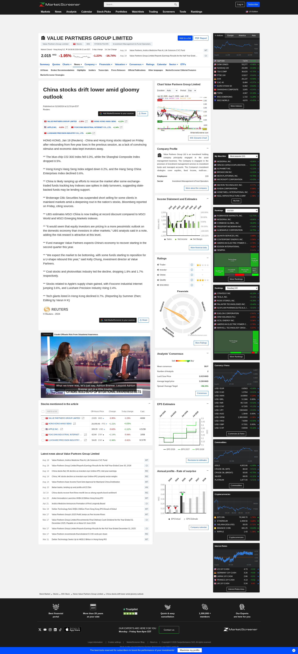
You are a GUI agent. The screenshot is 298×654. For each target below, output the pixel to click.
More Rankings (236, 279)
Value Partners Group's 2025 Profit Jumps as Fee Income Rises (78, 514)
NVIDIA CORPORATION (227, 189)
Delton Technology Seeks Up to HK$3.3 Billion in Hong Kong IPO (79, 539)
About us (153, 642)
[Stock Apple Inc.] (66, 127)
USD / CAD (219, 392)
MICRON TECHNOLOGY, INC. (230, 185)
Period (183, 90)
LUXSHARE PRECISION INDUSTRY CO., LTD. (65, 440)
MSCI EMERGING (224, 97)
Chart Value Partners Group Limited (179, 84)
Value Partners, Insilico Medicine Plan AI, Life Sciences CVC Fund (157, 50)
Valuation (120, 64)
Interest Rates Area (236, 589)
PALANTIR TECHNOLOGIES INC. (231, 304)
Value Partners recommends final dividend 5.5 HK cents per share (79, 534)
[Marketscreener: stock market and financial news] (59, 4)
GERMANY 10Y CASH (226, 573)
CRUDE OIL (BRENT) (224, 473)
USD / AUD (219, 414)
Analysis (71, 11)
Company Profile (167, 149)
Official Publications (137, 70)
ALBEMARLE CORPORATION (230, 230)
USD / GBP (219, 424)
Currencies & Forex (236, 434)
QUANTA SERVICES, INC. (228, 236)
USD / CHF (219, 428)
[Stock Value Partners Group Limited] (86, 121)
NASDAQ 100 (223, 68)
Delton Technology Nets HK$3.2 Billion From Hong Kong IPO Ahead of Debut (84, 509)
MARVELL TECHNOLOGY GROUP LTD (232, 328)
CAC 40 (220, 82)
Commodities (220, 442)
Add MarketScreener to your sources (118, 113)
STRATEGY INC (224, 293)
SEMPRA (221, 250)
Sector (173, 64)
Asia (254, 35)
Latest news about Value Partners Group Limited (70, 453)
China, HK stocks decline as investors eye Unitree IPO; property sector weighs (84, 476)
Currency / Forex (222, 365)
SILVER (218, 476)
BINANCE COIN (224, 528)
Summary (45, 64)
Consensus (135, 64)
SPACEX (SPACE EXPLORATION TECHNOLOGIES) (232, 165)
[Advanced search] (175, 4)
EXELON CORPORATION (228, 313)
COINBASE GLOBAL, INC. (228, 223)
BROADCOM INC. (224, 172)
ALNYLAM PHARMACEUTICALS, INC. (232, 308)
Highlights (81, 70)
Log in (240, 4)
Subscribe (253, 4)
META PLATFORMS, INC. (227, 176)
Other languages (155, 70)
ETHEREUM (222, 521)
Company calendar (199, 527)
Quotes (56, 64)
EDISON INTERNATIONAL (228, 247)
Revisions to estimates (197, 460)
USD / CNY (219, 406)
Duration (161, 90)
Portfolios (121, 11)
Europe (230, 35)
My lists (236, 201)
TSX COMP (222, 72)
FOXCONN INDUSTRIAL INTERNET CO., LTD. (65, 435)
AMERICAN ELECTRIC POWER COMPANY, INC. (232, 243)
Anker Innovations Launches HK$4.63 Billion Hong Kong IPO (77, 498)
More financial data (199, 247)
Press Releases (118, 70)
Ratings (150, 64)
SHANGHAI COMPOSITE (227, 90)
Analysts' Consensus (170, 353)
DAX (219, 79)
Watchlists (138, 11)
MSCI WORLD (223, 100)
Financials (105, 64)
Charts (66, 64)
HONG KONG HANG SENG (60, 424)
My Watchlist (220, 156)
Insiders (92, 70)
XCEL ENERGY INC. (226, 320)
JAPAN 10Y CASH (225, 576)
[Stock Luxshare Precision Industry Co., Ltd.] (93, 133)
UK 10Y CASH (223, 583)
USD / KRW (219, 417)
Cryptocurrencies (222, 494)
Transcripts (103, 70)
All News (44, 70)
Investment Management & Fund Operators (190, 181)
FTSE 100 (221, 75)
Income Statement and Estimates (177, 199)
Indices (220, 35)
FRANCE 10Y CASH (226, 580)
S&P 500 (221, 61)
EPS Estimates (166, 404)
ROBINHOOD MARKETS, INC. (230, 216)
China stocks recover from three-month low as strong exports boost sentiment (84, 493)
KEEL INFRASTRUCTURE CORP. (231, 196)
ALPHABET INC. (224, 169)
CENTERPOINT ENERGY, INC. (230, 239)
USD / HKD (219, 421)
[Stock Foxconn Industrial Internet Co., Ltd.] (120, 127)
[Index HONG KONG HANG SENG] (125, 121)
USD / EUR (219, 388)
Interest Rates (221, 546)
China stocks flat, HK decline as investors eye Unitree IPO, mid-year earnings (84, 471)
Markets (45, 11)
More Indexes (236, 106)
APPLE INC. (53, 429)
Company (90, 64)
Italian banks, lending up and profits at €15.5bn (71, 487)
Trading (153, 11)
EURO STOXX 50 (224, 86)
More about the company (196, 188)
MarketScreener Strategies (52, 75)
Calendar (86, 11)
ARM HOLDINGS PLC (226, 317)
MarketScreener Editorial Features (181, 70)
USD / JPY (219, 410)
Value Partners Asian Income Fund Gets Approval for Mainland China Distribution (86, 482)
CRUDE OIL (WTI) (222, 469)
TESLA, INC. (222, 297)
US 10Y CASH (223, 569)
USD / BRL (219, 399)
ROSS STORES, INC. (226, 301)
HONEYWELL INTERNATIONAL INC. (232, 192)
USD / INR (219, 403)
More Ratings (201, 343)
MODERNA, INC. (224, 161)
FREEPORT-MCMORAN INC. (229, 227)
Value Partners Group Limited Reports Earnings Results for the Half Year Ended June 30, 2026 (164, 56)
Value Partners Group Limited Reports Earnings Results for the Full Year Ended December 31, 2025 (94, 529)
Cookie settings (114, 642)
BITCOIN (221, 517)
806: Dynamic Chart (198, 138)
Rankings (196, 11)
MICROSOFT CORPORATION (229, 179)
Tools (183, 11)
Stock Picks (104, 11)
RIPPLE (220, 532)
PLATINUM (219, 480)
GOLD (217, 465)
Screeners (169, 11)
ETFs (183, 64)
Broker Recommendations (62, 70)
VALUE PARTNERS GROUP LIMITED (64, 418)
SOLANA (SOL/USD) (226, 524)
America (242, 35)
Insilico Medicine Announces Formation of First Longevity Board (78, 504)
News (58, 11)
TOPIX (220, 93)
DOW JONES (222, 64)
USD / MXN (219, 396)
